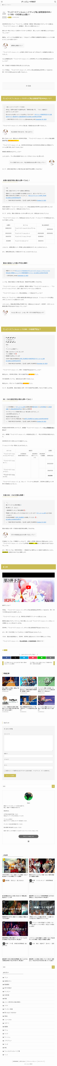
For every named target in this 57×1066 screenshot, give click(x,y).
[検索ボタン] (55, 2)
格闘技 (6, 1026)
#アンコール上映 (40, 358)
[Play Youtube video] (28, 587)
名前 (5, 753)
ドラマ (6, 1005)
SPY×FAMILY (8, 988)
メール (6, 759)
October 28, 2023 (41, 421)
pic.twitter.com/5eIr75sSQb (41, 273)
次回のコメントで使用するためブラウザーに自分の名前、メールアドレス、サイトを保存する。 (28, 770)
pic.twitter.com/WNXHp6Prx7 (13, 519)
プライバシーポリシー (32, 1061)
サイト (5, 765)
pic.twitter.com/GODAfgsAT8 (13, 197)
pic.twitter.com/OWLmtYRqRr (34, 116)
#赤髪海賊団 (24, 273)
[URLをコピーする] (50, 657)
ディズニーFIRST (28, 2)
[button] (6, 657)
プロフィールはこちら (28, 836)
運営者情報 (15, 1061)
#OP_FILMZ (43, 195)
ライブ (6, 1033)
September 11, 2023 (23, 275)
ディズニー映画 (8, 1009)
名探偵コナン (8, 981)
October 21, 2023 (41, 200)
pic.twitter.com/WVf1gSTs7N (13, 360)
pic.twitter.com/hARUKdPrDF (40, 418)
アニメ (10, 17)
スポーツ (6, 1023)
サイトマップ (41, 1061)
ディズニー (7, 991)
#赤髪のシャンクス (16, 273)
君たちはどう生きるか (10, 1012)
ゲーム (6, 1030)
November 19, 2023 (42, 363)
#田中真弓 (35, 407)
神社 (5, 1047)
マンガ (6, 1044)
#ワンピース (18, 270)
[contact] (28, 841)
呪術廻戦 (6, 984)
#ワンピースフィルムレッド (35, 270)
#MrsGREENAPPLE (16, 409)
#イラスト (31, 273)
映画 (5, 998)
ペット (6, 1054)
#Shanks (8, 273)
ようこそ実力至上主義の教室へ (12, 1002)
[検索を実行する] (53, 786)
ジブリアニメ (8, 1040)
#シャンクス (46, 270)
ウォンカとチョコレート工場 (12, 1051)
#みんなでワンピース (34, 195)
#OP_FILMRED (24, 358)
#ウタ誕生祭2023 (21, 116)
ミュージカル (8, 1019)
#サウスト (37, 114)
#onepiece (25, 270)
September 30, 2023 (41, 119)
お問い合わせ (22, 1061)
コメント (7, 734)
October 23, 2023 (41, 522)
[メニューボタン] (2, 2)
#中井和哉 (43, 407)
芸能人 (6, 1016)
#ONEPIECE (43, 114)
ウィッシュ (7, 1037)
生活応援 (6, 995)
